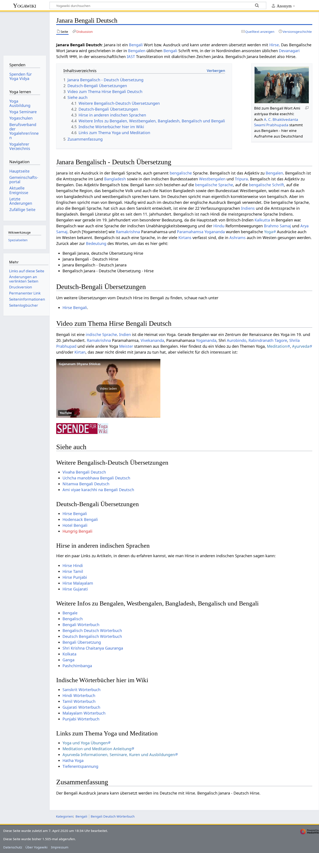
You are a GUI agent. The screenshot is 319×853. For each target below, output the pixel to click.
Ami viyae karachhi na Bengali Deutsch (98, 489)
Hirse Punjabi (74, 577)
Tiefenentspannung (80, 766)
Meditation (277, 346)
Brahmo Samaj (277, 225)
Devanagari (289, 50)
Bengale (69, 612)
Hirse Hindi (72, 565)
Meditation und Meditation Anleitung (96, 748)
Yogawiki (24, 5)
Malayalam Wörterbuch (83, 713)
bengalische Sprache (214, 184)
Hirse (274, 44)
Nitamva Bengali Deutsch (85, 483)
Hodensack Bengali (80, 519)
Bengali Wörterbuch (80, 624)
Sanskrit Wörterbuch (81, 689)
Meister (126, 346)
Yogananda (214, 231)
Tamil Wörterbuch (78, 701)
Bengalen (136, 50)
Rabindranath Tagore (267, 340)
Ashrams (237, 237)
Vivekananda (152, 340)
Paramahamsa (190, 231)
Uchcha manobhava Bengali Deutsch (96, 478)
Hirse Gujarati (75, 589)
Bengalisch (72, 618)
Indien (125, 334)
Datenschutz (12, 847)
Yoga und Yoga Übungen (85, 742)
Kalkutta (262, 220)
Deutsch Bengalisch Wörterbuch (92, 636)
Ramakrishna (128, 231)
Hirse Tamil (72, 571)
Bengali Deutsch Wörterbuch (113, 816)
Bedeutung (96, 243)
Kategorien (64, 816)
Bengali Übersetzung (81, 642)
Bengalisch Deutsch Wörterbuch (92, 630)
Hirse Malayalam (77, 583)
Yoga (268, 231)
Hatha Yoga (73, 760)
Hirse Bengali (74, 307)
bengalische (181, 173)
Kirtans (184, 237)
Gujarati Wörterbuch (81, 707)
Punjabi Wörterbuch (80, 719)
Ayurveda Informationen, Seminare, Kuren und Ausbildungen (118, 754)
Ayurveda (300, 346)
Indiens (248, 208)
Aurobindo (236, 340)
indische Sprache (101, 334)
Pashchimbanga (77, 665)
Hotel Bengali (74, 525)
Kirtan (80, 352)
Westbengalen (212, 178)
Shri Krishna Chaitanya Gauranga (92, 648)
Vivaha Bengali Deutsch (84, 472)
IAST (131, 56)
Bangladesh (115, 178)
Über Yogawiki (36, 847)
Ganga (68, 659)
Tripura (241, 178)
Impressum (59, 847)
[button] (108, 388)
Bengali (136, 44)
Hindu (218, 225)
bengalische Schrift (266, 184)
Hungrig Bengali (77, 531)
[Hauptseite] (25, 32)
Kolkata (69, 654)
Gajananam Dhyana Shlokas (79, 364)
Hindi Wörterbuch (78, 695)
